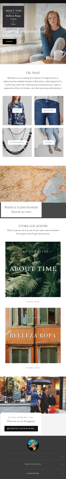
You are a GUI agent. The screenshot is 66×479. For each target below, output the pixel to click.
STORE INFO (33, 302)
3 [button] (36, 62)
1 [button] (30, 62)
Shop (9, 42)
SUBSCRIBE (33, 473)
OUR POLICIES (33, 464)
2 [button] (33, 62)
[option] (33, 34)
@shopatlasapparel (21, 429)
